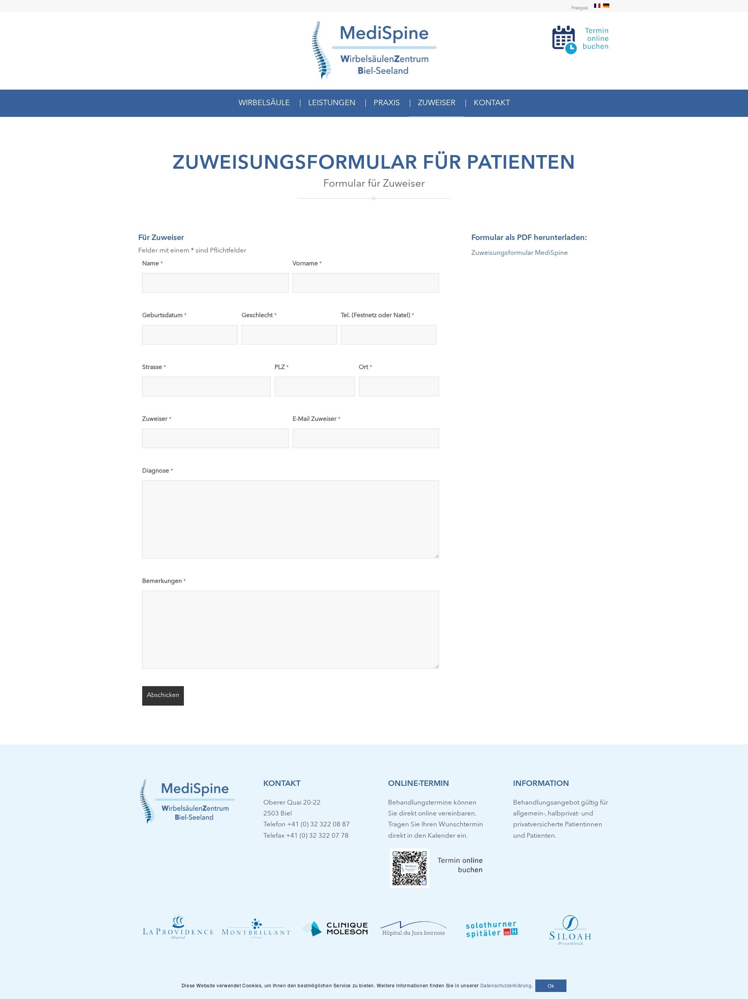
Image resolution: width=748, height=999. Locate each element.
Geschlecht (259, 315)
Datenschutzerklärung (506, 985)
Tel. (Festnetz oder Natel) (377, 315)
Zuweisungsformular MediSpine (519, 253)
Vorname (307, 264)
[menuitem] (578, 8)
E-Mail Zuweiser (316, 419)
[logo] (374, 51)
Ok (551, 985)
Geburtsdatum (164, 315)
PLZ (282, 367)
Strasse (154, 367)
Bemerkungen (164, 581)
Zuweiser (156, 419)
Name (152, 264)
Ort (365, 367)
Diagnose (157, 471)
